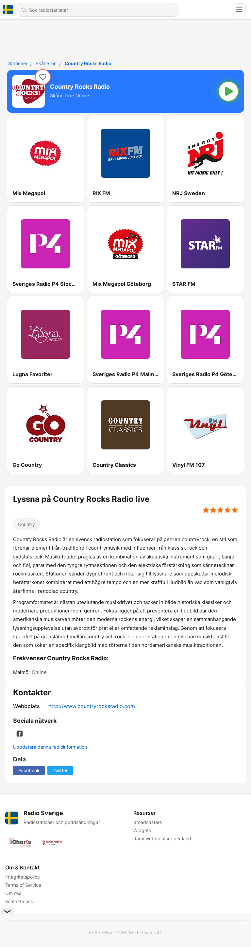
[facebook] (19, 733)
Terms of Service (23, 885)
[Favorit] (43, 77)
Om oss (13, 893)
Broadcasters (147, 822)
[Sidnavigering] (239, 9)
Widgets (142, 830)
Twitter (60, 770)
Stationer (17, 63)
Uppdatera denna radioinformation (50, 747)
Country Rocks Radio (88, 63)
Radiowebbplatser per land (162, 838)
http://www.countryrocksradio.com (91, 706)
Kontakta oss (19, 901)
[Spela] (228, 91)
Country (26, 524)
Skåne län (46, 63)
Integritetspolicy (22, 877)
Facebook (29, 770)
